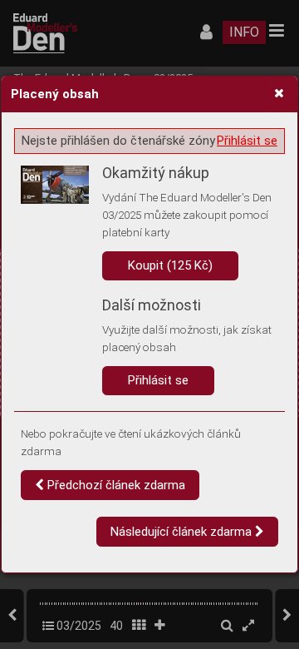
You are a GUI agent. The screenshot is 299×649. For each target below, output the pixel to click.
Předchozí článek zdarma (114, 485)
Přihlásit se (247, 140)
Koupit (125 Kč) (170, 265)
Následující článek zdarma (182, 531)
